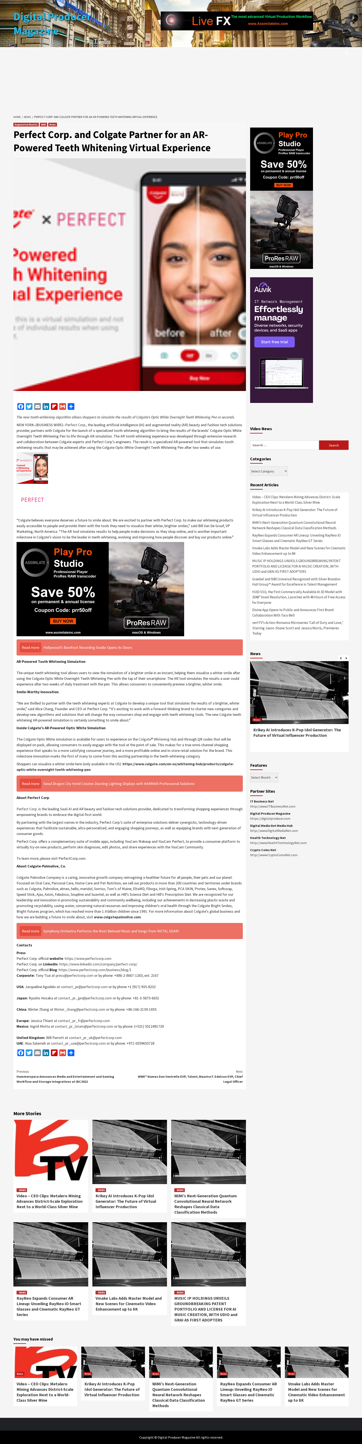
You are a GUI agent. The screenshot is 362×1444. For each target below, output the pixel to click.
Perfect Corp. (27, 809)
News (52, 124)
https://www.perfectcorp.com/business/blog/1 (95, 969)
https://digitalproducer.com (270, 818)
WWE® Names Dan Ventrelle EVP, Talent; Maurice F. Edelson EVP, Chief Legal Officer (190, 1076)
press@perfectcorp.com (74, 975)
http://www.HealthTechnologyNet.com (278, 843)
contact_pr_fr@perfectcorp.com (84, 1020)
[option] (299, 708)
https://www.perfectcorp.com (88, 958)
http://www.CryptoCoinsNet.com (273, 855)
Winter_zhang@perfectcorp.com (79, 1009)
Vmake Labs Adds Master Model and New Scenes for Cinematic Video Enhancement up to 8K (129, 1304)
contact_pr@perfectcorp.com (84, 986)
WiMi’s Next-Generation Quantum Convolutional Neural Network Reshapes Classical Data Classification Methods (205, 1204)
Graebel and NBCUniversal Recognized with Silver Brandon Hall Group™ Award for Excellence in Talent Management (296, 582)
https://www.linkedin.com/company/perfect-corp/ (98, 964)
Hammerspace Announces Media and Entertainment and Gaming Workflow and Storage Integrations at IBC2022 (65, 1076)
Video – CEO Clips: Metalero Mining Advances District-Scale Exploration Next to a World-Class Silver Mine (50, 1201)
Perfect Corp (75, 424)
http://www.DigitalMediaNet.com (274, 830)
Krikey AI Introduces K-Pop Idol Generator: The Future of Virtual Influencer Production (126, 1201)
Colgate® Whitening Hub (158, 739)
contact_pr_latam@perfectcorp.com (84, 1026)
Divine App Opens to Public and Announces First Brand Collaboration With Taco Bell (293, 613)
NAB (43, 124)
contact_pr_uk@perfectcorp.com (95, 1037)
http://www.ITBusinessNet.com (272, 806)
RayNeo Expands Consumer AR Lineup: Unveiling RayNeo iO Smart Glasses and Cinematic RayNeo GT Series (49, 1306)
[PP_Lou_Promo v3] (100, 588)
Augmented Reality (26, 124)
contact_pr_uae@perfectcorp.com (78, 1043)
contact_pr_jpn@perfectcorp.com (85, 998)
